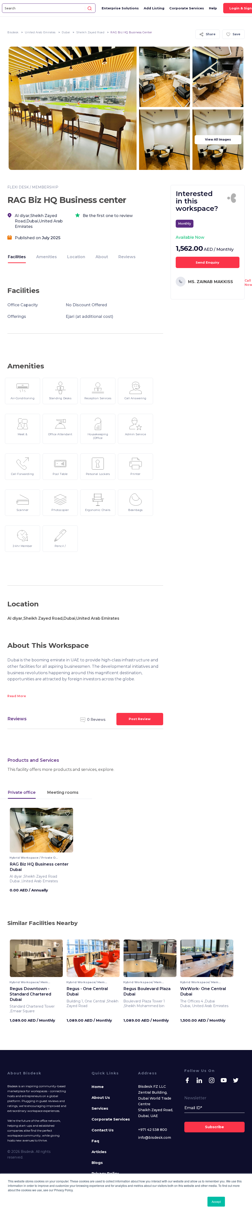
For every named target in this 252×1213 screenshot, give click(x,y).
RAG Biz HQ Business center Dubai (39, 867)
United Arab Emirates (40, 32)
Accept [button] (216, 1201)
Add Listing (154, 8)
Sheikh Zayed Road (90, 32)
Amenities (46, 256)
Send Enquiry (207, 262)
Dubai (66, 32)
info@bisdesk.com (154, 1137)
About (101, 256)
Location (76, 256)
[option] (41, 832)
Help (213, 8)
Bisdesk (13, 32)
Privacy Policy (105, 1173)
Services (100, 1108)
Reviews (127, 256)
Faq (95, 1141)
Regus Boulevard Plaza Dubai (147, 991)
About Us (101, 1097)
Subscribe (214, 1127)
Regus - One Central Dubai (87, 991)
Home (98, 1086)
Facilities (17, 256)
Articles (99, 1151)
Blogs (97, 1162)
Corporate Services (186, 8)
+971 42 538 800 (152, 1129)
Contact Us (103, 1130)
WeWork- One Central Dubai (203, 991)
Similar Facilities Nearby (42, 923)
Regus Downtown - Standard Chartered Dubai (30, 994)
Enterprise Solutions (120, 8)
